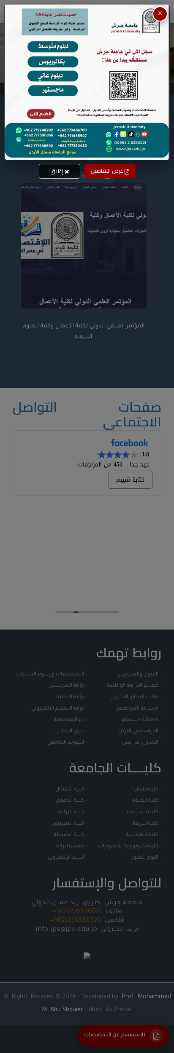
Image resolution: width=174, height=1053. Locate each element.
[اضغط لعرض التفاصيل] (87, 82)
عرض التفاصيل (108, 171)
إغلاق (57, 171)
